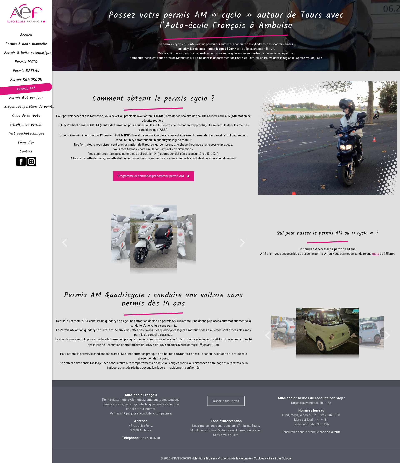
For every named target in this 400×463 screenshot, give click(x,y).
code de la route (330, 432)
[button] (64, 243)
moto (375, 253)
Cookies (259, 458)
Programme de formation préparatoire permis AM (151, 176)
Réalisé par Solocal (279, 458)
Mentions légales (204, 458)
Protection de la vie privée (235, 458)
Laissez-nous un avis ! (226, 401)
